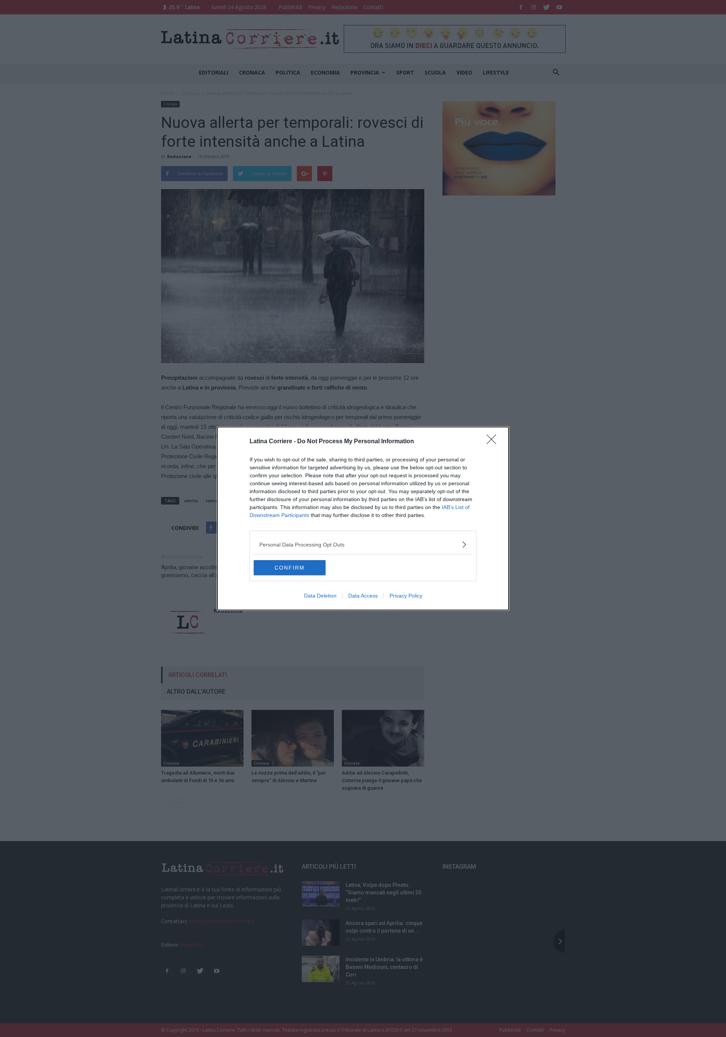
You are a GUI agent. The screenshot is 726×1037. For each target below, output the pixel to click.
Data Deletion (320, 596)
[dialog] (363, 518)
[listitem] (363, 544)
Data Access (363, 596)
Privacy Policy (405, 596)
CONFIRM (290, 568)
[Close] (494, 442)
